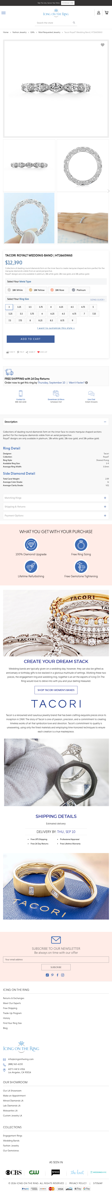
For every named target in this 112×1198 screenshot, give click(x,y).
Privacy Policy (78, 1183)
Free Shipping (10, 1008)
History (6, 1018)
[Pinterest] (52, 975)
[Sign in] (98, 12)
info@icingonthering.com (21, 1059)
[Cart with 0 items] (106, 12)
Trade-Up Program (12, 1013)
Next (108, 191)
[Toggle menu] (3, 12)
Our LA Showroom (12, 1090)
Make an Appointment (14, 1095)
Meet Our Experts (12, 1003)
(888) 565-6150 (15, 1064)
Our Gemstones (11, 1150)
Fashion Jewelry (11, 1145)
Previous (3, 191)
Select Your (19, 281)
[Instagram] (62, 975)
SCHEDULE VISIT (68, 3)
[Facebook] (57, 975)
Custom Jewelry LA (12, 1115)
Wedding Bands (11, 1140)
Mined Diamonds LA (13, 1100)
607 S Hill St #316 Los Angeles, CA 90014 (19, 1071)
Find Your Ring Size (12, 1023)
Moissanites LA (10, 1110)
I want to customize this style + (56, 328)
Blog (5, 1028)
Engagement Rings (12, 1135)
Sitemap (98, 1183)
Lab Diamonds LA (11, 1105)
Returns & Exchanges (13, 998)
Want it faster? (77, 382)
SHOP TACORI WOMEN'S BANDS (56, 690)
